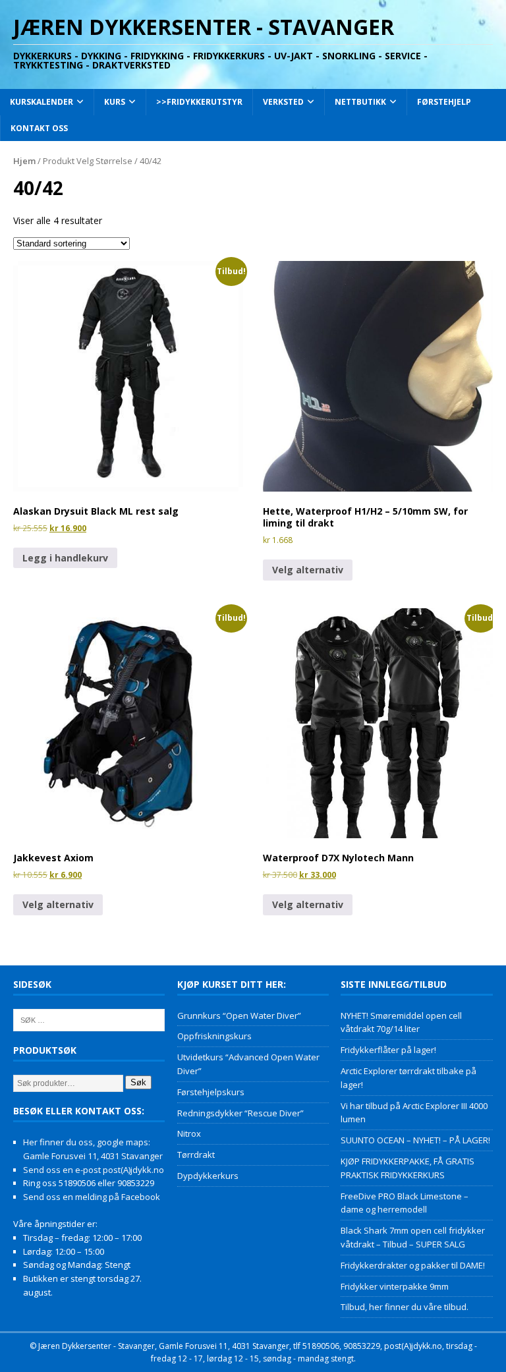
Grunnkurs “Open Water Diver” (239, 1015)
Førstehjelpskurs (210, 1092)
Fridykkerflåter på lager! (388, 1050)
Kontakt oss (39, 128)
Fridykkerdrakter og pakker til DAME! (413, 1265)
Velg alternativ (307, 569)
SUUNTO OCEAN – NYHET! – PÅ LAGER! (415, 1140)
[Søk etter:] (89, 1019)
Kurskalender (41, 101)
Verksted (283, 101)
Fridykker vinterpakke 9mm (395, 1286)
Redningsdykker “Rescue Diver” (240, 1113)
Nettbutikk (360, 101)
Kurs (114, 101)
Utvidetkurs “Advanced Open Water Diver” (248, 1064)
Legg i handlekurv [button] (65, 558)
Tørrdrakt (196, 1154)
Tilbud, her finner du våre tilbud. (404, 1307)
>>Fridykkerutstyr (199, 101)
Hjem (24, 161)
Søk (138, 1082)
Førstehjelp (444, 101)
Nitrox (189, 1133)
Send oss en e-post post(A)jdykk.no (93, 1170)
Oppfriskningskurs (214, 1036)
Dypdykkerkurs (208, 1176)
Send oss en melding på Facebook (91, 1197)
